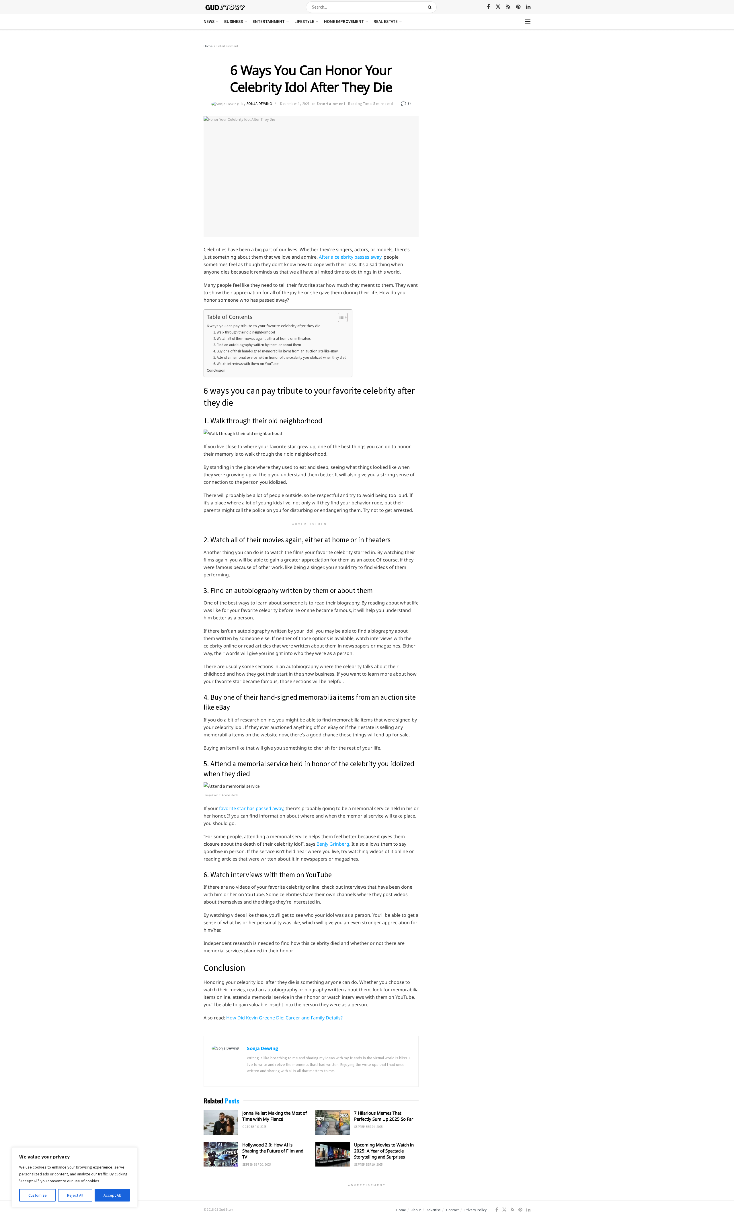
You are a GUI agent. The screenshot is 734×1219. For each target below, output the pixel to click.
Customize (37, 1195)
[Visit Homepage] (225, 7)
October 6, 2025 (254, 1127)
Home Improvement (344, 21)
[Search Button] (431, 7)
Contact (452, 1210)
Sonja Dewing (259, 103)
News (209, 21)
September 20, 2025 (256, 1165)
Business (233, 21)
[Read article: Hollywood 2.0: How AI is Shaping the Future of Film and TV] (221, 1154)
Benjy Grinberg (333, 844)
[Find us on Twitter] (498, 6)
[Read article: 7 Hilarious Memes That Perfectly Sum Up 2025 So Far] (332, 1122)
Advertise (433, 1210)
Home (208, 46)
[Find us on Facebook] (488, 7)
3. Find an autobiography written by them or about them (257, 344)
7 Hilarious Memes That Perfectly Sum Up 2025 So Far (383, 1116)
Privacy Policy (475, 1210)
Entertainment (269, 21)
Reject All (75, 1195)
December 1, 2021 (294, 103)
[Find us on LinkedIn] (528, 7)
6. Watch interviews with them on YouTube (245, 363)
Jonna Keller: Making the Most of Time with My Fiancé (274, 1116)
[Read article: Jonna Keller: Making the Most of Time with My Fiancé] (221, 1122)
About (416, 1210)
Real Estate (386, 21)
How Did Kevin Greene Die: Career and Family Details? (284, 1018)
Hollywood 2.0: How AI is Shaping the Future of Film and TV (272, 1151)
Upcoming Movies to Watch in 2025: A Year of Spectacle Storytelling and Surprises (384, 1151)
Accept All (112, 1195)
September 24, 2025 (368, 1127)
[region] (74, 1177)
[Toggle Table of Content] (339, 317)
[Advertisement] (481, 86)
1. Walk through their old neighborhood (244, 332)
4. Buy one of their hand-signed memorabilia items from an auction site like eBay (275, 351)
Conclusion (216, 370)
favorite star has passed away (251, 808)
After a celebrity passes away (350, 257)
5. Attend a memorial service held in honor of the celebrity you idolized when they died (279, 357)
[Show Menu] (527, 21)
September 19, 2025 (368, 1165)
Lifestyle (304, 21)
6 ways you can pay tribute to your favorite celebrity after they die (264, 325)
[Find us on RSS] (508, 7)
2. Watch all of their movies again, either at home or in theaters (262, 338)
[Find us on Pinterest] (518, 7)
